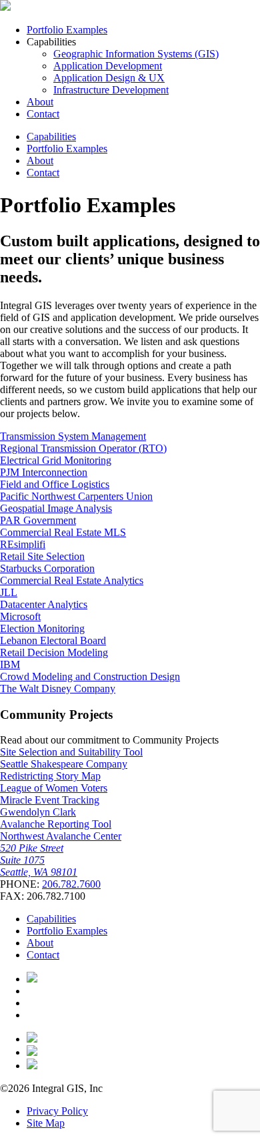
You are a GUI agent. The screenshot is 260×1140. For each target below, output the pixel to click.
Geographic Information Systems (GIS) (136, 53)
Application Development (107, 65)
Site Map (46, 1123)
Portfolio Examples (67, 29)
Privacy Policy (57, 1111)
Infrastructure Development (111, 89)
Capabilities (51, 136)
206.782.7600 (71, 884)
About (40, 101)
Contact (43, 113)
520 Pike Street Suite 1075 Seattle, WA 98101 (38, 860)
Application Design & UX (109, 77)
